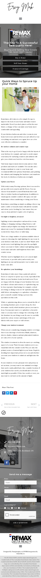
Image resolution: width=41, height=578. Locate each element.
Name (6, 479)
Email (6, 496)
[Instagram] (12, 462)
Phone (6, 487)
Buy (8, 508)
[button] (20, 18)
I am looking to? (10, 505)
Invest (23, 508)
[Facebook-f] (6, 462)
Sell (15, 508)
